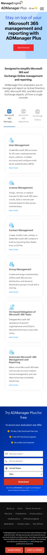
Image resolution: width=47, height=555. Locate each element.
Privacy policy (36, 514)
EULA (20, 508)
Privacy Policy (33, 490)
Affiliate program (31, 519)
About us (10, 508)
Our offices (38, 524)
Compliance (21, 514)
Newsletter (9, 524)
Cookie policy (14, 519)
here (29, 541)
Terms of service (33, 508)
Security (8, 514)
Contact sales (23, 524)
